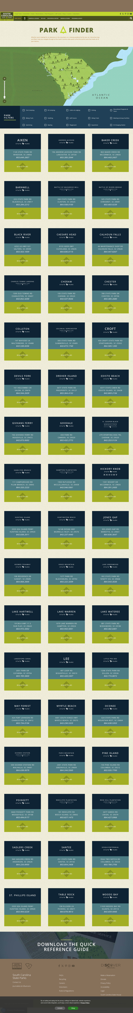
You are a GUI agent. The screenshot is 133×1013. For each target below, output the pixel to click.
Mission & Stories (65, 18)
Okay (73, 1008)
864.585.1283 (110, 346)
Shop (64, 14)
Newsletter (26, 14)
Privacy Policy (105, 983)
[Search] (131, 18)
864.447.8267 (110, 251)
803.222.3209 (66, 581)
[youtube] (73, 966)
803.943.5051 (66, 629)
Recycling (62, 979)
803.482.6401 (110, 629)
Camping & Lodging (33, 18)
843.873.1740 (66, 346)
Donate (103, 979)
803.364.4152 (66, 393)
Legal (102, 991)
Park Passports (49, 14)
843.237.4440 (66, 534)
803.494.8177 (22, 817)
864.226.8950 (22, 864)
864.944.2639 (22, 393)
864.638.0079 (22, 770)
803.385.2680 (110, 299)
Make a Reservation (108, 975)
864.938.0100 (66, 204)
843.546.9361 (66, 487)
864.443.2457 (110, 157)
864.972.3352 (22, 629)
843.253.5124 (110, 440)
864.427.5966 (110, 817)
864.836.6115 (66, 251)
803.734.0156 (22, 723)
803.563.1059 (22, 251)
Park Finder (18, 18)
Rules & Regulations (66, 991)
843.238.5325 (66, 723)
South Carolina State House (111, 995)
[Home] (7, 16)
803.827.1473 (66, 817)
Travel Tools (18, 14)
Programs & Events (77, 18)
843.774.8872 (110, 676)
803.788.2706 (110, 864)
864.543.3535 (110, 581)
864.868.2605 (22, 581)
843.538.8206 (22, 346)
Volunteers (76, 14)
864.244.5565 (66, 770)
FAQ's (61, 975)
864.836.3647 (110, 534)
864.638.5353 (110, 723)
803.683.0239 (110, 204)
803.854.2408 (66, 864)
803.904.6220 (22, 911)
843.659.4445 (110, 911)
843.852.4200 (22, 299)
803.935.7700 (110, 770)
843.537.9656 (66, 299)
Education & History (53, 18)
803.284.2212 (22, 204)
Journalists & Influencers (22, 986)
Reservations (40, 14)
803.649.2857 (22, 157)
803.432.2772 (66, 440)
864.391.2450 (110, 487)
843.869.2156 (110, 393)
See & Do (43, 18)
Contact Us (17, 982)
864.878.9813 (66, 911)
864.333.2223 (22, 487)
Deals (32, 14)
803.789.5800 (22, 676)
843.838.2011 (22, 534)
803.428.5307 (66, 676)
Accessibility (105, 987)
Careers (69, 14)
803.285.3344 (66, 157)
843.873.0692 (22, 440)
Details (59, 1008)
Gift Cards (58, 14)
